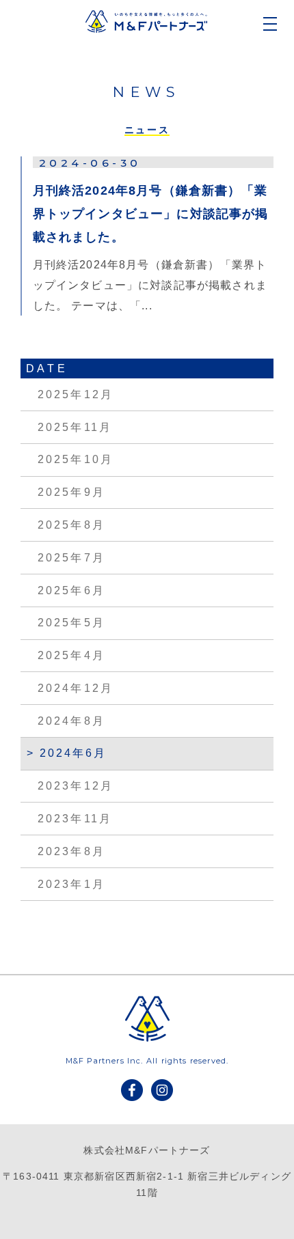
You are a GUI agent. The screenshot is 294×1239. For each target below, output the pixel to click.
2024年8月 (71, 721)
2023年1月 (71, 884)
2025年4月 (71, 655)
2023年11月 (75, 818)
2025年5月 (71, 622)
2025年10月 (75, 459)
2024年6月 (73, 753)
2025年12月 (75, 394)
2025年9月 (71, 492)
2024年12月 (75, 688)
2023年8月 (71, 851)
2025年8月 (71, 525)
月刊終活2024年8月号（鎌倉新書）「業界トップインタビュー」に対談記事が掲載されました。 (151, 214)
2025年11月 (75, 427)
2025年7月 (71, 557)
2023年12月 (75, 786)
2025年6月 (71, 590)
